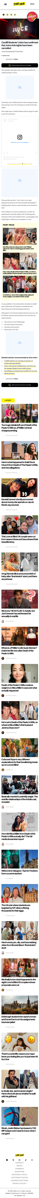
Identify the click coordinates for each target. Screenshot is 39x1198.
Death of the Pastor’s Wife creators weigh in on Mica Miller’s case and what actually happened (19, 688)
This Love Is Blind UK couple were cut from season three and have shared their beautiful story (19, 539)
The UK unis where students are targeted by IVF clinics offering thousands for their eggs (15, 908)
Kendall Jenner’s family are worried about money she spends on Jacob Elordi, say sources (17, 502)
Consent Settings (19, 1180)
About (19, 1166)
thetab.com (16, 1191)
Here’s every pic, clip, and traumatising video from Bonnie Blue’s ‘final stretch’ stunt (18, 945)
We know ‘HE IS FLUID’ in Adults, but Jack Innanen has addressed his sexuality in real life (18, 614)
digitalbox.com (21, 1195)
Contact (19, 1163)
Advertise (19, 1172)
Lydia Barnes (9, 59)
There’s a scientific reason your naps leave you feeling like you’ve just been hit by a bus (19, 1057)
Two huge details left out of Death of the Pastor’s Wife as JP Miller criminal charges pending (19, 428)
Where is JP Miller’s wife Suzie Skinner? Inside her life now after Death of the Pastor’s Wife (19, 651)
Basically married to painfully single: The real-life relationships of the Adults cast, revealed (19, 799)
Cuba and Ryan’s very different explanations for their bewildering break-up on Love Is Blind (19, 762)
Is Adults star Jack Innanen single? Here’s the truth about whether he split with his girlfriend (18, 1094)
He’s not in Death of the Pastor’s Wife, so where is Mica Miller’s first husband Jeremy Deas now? (20, 272)
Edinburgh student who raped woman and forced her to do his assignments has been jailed (18, 1019)
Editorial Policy (19, 1175)
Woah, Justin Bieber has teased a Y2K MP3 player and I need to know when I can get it (18, 1131)
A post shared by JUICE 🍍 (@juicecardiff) (19, 163)
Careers (19, 1169)
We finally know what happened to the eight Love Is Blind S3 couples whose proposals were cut (18, 982)
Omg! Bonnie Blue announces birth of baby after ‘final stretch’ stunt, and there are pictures (19, 576)
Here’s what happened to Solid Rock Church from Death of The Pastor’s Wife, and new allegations (19, 465)
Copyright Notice (19, 1177)
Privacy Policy (20, 1183)
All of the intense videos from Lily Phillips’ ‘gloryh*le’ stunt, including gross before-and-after (18, 248)
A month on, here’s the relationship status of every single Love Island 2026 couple (18, 296)
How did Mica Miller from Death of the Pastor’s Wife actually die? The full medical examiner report (18, 836)
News (16, 59)
